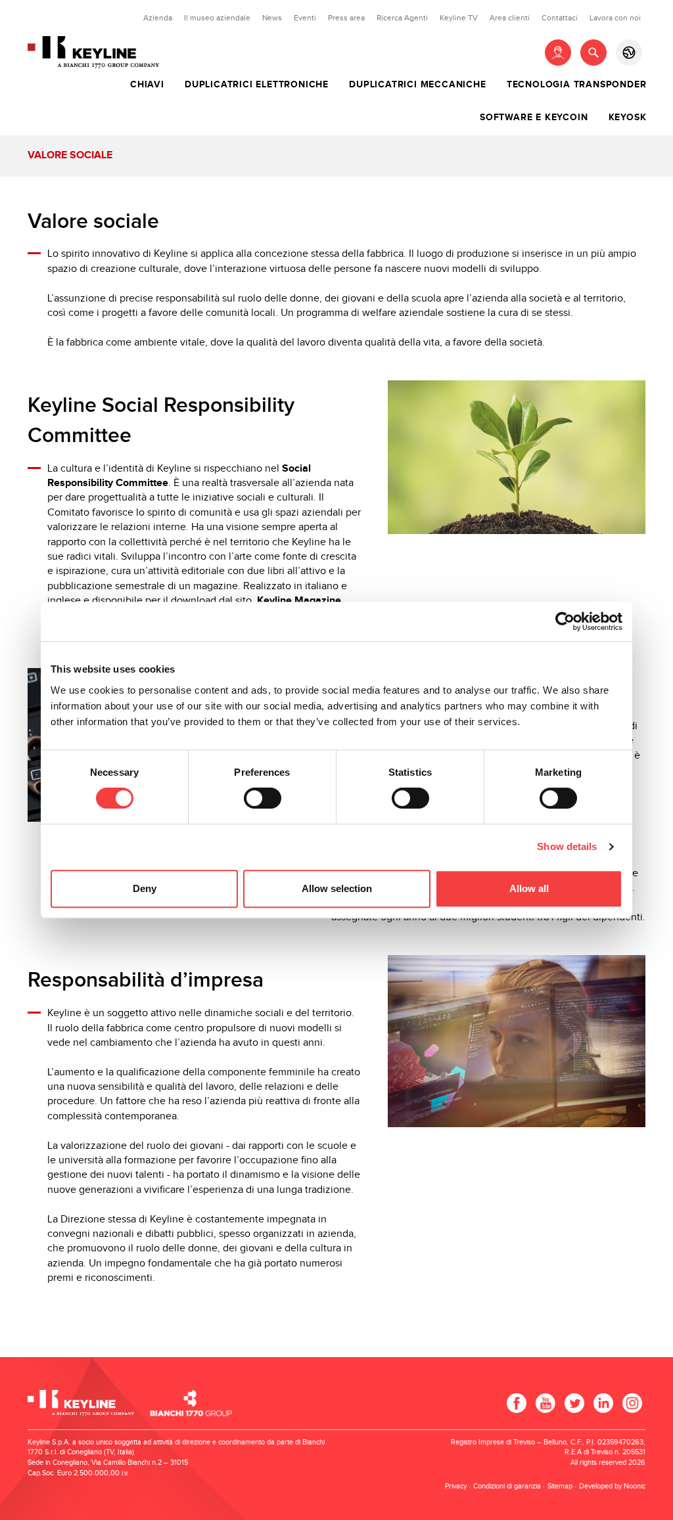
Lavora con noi (615, 17)
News (272, 17)
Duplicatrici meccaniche (417, 84)
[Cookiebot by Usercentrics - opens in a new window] (564, 621)
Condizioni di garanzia (507, 1486)
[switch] (262, 798)
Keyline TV (459, 17)
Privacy (456, 1486)
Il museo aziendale (217, 17)
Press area (346, 17)
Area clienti (510, 17)
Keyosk (628, 117)
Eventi (305, 17)
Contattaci (560, 17)
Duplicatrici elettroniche (257, 84)
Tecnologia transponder (577, 84)
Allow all (529, 888)
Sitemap (559, 1486)
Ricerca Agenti (402, 17)
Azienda (157, 17)
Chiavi (147, 84)
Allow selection (337, 888)
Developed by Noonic (612, 1486)
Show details (567, 846)
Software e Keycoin (534, 117)
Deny (144, 888)
